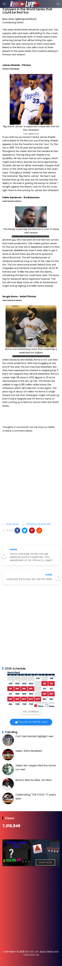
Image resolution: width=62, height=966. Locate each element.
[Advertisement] (31, 485)
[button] (17, 530)
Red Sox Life (32, 951)
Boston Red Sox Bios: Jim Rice (33, 780)
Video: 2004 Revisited (28, 751)
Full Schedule (31, 711)
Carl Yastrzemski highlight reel (34, 736)
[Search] (58, 4)
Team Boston (31, 954)
